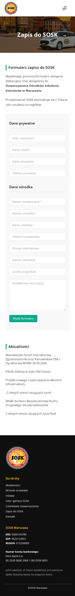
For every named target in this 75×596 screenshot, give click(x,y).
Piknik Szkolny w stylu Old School (28, 372)
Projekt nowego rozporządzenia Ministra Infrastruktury (34, 382)
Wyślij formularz (23, 318)
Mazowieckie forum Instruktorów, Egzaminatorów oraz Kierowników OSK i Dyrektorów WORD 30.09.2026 (33, 359)
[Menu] (64, 8)
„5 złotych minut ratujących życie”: (29, 393)
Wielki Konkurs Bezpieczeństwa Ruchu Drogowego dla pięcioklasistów (32, 403)
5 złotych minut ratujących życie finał (31, 414)
